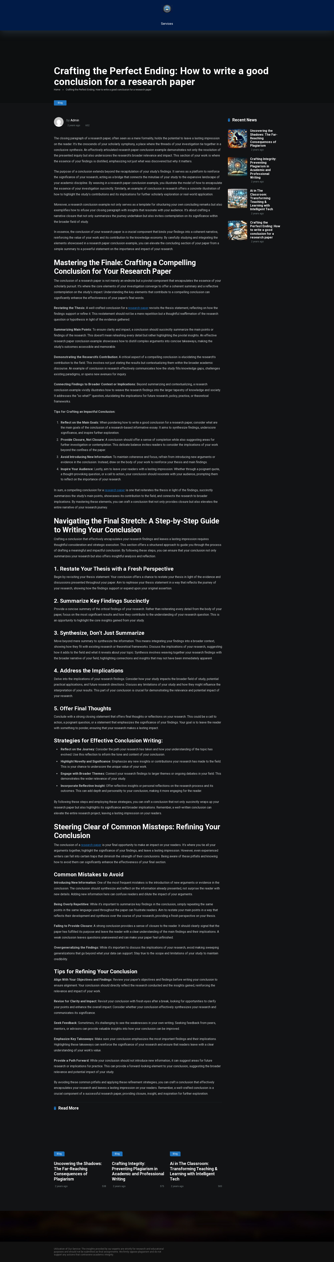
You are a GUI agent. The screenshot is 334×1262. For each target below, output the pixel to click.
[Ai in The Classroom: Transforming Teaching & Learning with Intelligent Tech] (196, 1136)
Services (167, 24)
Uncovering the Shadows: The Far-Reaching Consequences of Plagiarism (78, 1171)
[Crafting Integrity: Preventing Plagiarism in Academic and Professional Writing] (138, 1136)
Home (57, 89)
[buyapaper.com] (167, 9)
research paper (138, 308)
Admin (75, 120)
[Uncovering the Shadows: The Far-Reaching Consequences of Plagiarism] (80, 1136)
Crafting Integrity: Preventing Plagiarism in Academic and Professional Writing (138, 1171)
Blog (60, 102)
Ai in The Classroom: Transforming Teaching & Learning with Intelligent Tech (193, 1171)
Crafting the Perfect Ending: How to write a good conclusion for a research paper (265, 230)
